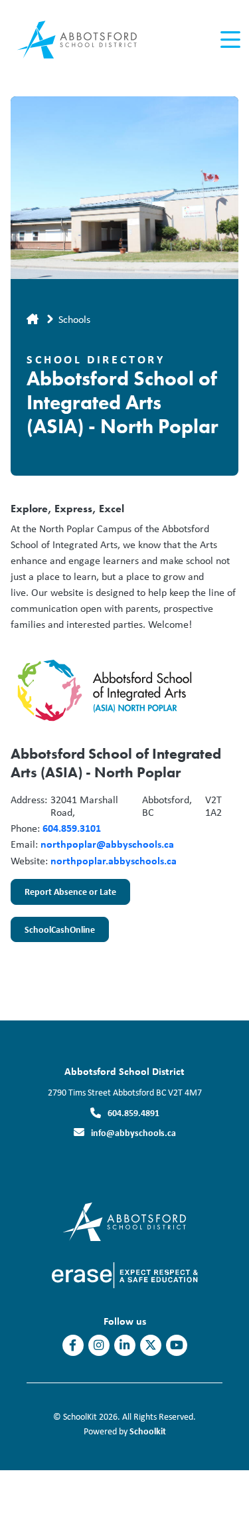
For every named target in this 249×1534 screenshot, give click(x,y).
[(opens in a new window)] (124, 1221)
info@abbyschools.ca (133, 1132)
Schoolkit (147, 1430)
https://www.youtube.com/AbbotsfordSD (176, 1345)
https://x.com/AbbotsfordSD (151, 1345)
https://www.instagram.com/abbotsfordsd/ (99, 1345)
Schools (74, 319)
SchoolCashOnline (53, 933)
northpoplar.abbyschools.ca (113, 860)
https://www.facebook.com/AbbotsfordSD (72, 1345)
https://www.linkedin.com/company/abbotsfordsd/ (124, 1345)
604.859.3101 (71, 827)
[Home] (85, 40)
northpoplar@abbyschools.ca (107, 843)
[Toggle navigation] (229, 40)
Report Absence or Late (63, 895)
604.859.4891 (133, 1112)
